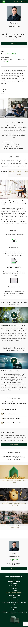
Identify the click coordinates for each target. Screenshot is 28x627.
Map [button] (19, 565)
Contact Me (14, 43)
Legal (14, 597)
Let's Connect (14, 444)
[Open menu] (3, 1)
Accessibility (14, 600)
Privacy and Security (14, 595)
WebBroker (14, 588)
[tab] (4, 173)
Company (14, 583)
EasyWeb (14, 590)
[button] (14, 315)
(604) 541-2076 (11, 53)
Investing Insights (14, 579)
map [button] (7, 61)
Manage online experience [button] (14, 592)
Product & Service (14, 585)
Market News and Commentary (14, 576)
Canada (14, 609)
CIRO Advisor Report (14, 581)
